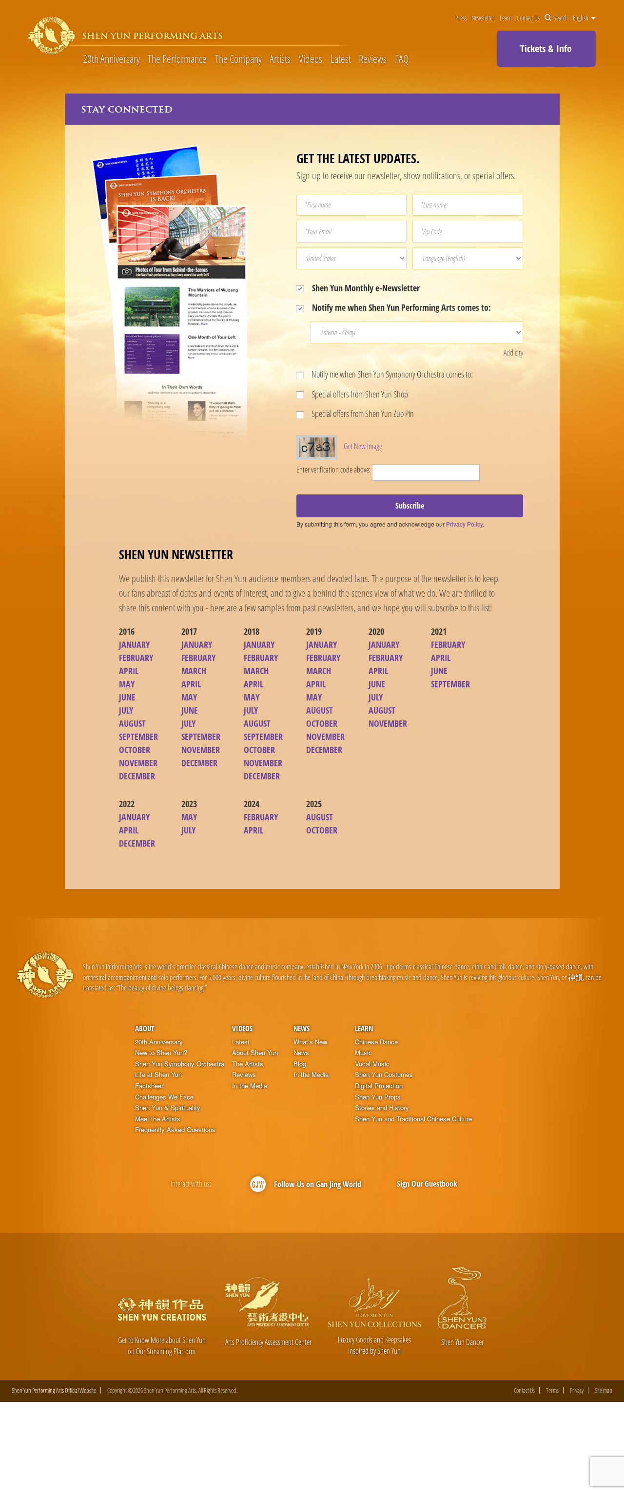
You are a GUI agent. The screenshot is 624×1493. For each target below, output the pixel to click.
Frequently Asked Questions (175, 1129)
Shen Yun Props (378, 1097)
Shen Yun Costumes (384, 1074)
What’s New (310, 1042)
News (301, 1028)
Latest (341, 58)
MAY (127, 684)
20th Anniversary (111, 58)
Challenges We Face (164, 1097)
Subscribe (409, 505)
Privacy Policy (464, 524)
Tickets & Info (546, 48)
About (144, 1028)
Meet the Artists (157, 1119)
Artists (280, 58)
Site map (603, 1390)
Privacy (577, 1390)
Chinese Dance (376, 1042)
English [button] (581, 18)
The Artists (247, 1063)
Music (363, 1052)
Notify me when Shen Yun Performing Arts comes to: (400, 307)
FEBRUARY (136, 657)
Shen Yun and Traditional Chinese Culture (413, 1119)
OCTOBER (134, 750)
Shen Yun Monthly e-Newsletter (365, 288)
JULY (126, 710)
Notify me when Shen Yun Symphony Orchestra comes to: (391, 374)
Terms (552, 1390)
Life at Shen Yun (158, 1074)
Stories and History (382, 1107)
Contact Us (528, 18)
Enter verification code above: (333, 469)
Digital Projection (379, 1085)
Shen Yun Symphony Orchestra (179, 1063)
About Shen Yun (255, 1052)
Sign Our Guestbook (427, 1183)
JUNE (127, 697)
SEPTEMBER (138, 736)
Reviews (373, 58)
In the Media (249, 1085)
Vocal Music (372, 1063)
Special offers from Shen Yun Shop (359, 394)
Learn (506, 18)
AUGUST (132, 723)
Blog (299, 1063)
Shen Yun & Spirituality (167, 1107)
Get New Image (363, 446)
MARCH (193, 671)
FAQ (402, 58)
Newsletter (482, 18)
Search (560, 18)
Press (461, 18)
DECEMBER (137, 776)
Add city (513, 352)
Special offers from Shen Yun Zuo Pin (362, 413)
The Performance (177, 58)
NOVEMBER (138, 763)
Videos (310, 58)
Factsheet (149, 1085)
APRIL (128, 671)
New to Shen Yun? (161, 1052)
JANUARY (134, 644)
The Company (238, 58)
